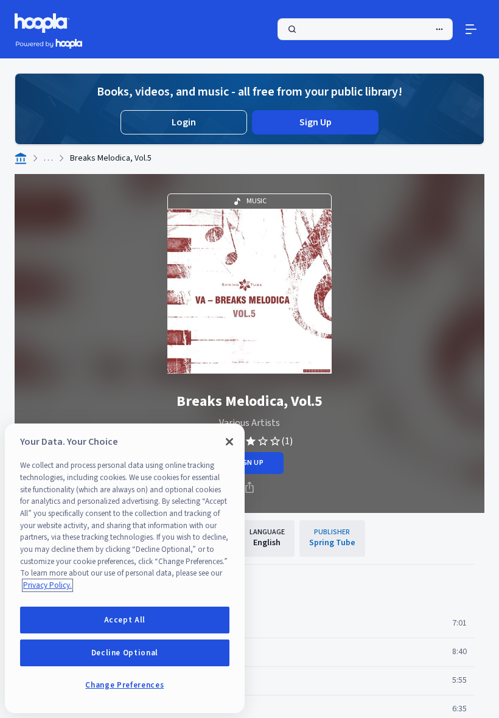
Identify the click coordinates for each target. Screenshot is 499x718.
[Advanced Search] (439, 29)
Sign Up (315, 122)
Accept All (125, 620)
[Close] (229, 441)
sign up (249, 463)
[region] (125, 568)
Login (184, 122)
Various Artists (249, 423)
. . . (48, 158)
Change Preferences (124, 685)
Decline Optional (125, 652)
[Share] (249, 487)
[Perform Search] (365, 29)
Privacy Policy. (47, 585)
